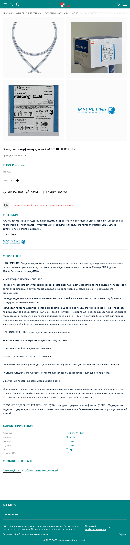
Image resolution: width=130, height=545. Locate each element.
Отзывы (35, 192)
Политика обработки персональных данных (25, 534)
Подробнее (9, 234)
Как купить (9, 505)
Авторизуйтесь (12, 470)
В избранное (15, 192)
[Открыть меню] (5, 4)
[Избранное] (118, 4)
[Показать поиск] (11, 4)
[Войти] (17, 4)
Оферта (123, 534)
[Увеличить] (17, 181)
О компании (10, 514)
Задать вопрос (57, 192)
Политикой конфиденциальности (95, 527)
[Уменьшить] (6, 181)
